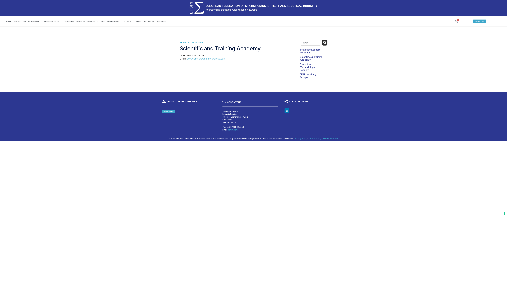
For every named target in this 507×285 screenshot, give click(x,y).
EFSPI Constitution (330, 138)
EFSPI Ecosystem (51, 21)
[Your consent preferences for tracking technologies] (504, 213)
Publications (113, 21)
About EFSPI (33, 21)
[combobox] (310, 43)
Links (138, 21)
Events (128, 21)
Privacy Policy (301, 138)
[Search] (324, 43)
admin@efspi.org (235, 130)
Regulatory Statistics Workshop (80, 21)
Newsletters (20, 21)
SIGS (103, 21)
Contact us (149, 21)
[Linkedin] (287, 110)
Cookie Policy (315, 138)
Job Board (161, 21)
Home (8, 21)
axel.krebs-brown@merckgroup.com (206, 58)
